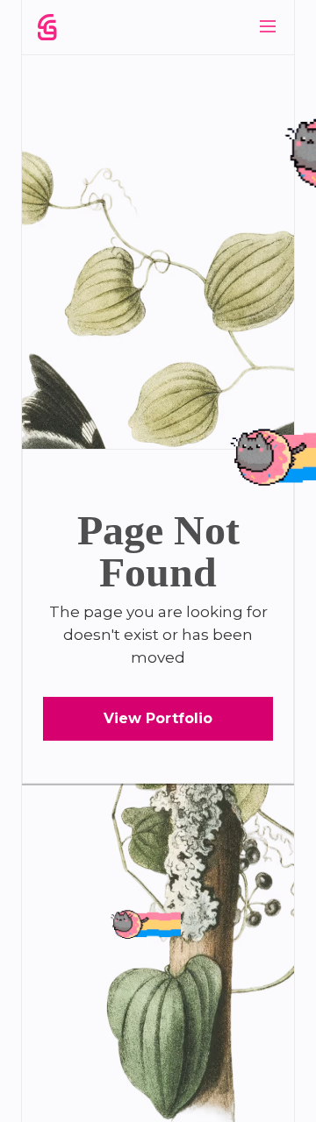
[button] (267, 26)
